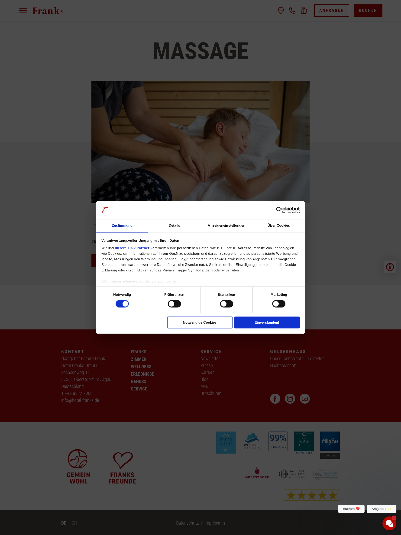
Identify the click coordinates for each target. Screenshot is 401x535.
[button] (361, 488)
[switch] (174, 304)
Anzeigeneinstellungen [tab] (226, 225)
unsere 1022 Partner (132, 248)
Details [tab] (174, 225)
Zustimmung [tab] (122, 225)
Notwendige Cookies (200, 322)
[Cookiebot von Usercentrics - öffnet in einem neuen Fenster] (279, 210)
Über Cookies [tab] (279, 225)
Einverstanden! (267, 322)
